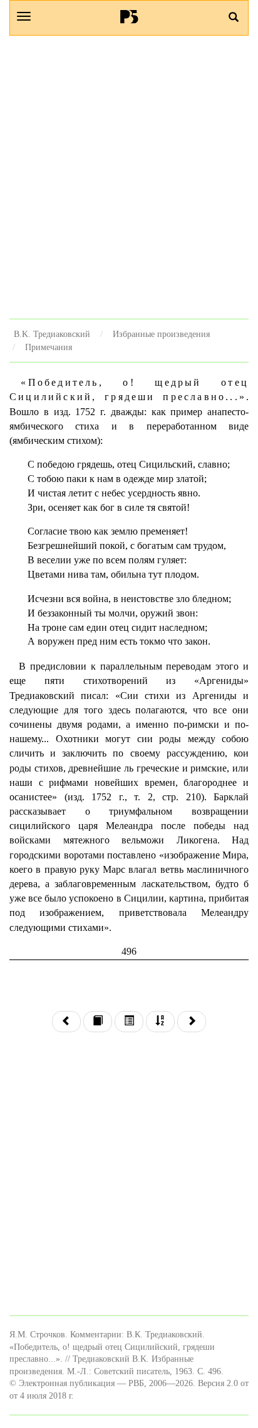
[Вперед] (191, 1022)
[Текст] (97, 1022)
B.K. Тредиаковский (52, 334)
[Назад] (66, 1022)
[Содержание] (129, 1022)
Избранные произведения (161, 334)
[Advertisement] (129, 177)
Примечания (48, 347)
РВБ (129, 16)
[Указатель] (160, 1022)
